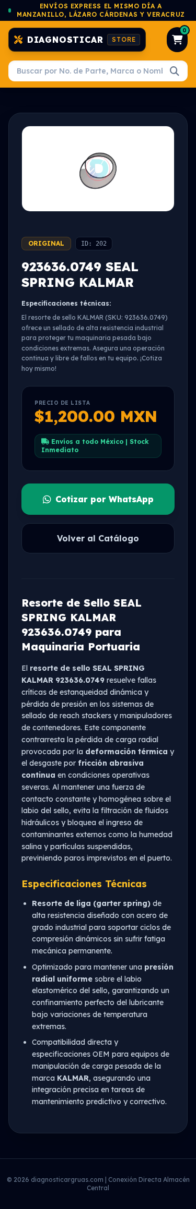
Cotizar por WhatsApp (104, 499)
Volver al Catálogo (98, 538)
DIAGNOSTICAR (81, 39)
